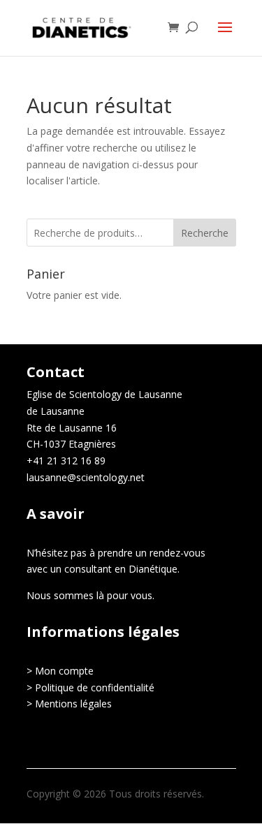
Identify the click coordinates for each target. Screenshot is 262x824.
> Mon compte (60, 670)
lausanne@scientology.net (86, 477)
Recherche (204, 233)
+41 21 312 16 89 (66, 460)
